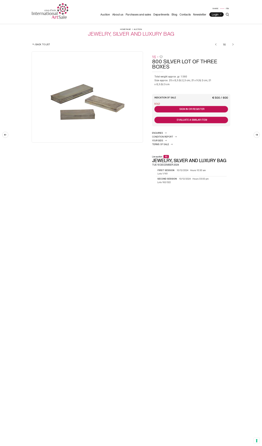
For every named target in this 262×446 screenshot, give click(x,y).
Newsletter (199, 14)
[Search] (227, 14)
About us (117, 14)
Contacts (185, 14)
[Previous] (216, 44)
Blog (174, 14)
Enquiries (157, 132)
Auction (105, 14)
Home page (125, 29)
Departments (161, 14)
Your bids (157, 140)
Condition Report (162, 136)
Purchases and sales (138, 14)
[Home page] (50, 10)
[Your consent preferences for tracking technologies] (257, 441)
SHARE (215, 8)
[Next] (233, 44)
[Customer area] (216, 14)
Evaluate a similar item (192, 120)
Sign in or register (192, 109)
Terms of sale (160, 144)
